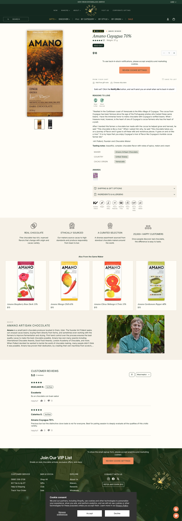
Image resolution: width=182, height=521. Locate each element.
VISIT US (105, 10)
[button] (97, 40)
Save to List (171, 79)
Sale (42, 490)
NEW (56, 10)
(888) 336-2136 (18, 479)
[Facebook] (113, 478)
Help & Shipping (18, 487)
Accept (89, 513)
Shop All (44, 479)
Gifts (42, 483)
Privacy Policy (122, 505)
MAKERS (64, 10)
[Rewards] (176, 509)
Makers (73, 483)
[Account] (168, 19)
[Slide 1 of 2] (39, 124)
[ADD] (42, 297)
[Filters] (132, 374)
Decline (117, 513)
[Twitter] (118, 478)
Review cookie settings (134, 70)
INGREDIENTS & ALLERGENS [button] (110, 194)
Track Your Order (18, 490)
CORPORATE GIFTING (121, 10)
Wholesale (74, 490)
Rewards (73, 487)
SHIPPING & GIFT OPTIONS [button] (110, 188)
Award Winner (114, 31)
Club (42, 487)
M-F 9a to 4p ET (18, 483)
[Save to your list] (163, 79)
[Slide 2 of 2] (50, 124)
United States (121, 157)
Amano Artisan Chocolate (127, 152)
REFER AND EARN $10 (113, 484)
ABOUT (76, 10)
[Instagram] (108, 478)
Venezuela (120, 161)
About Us (74, 479)
